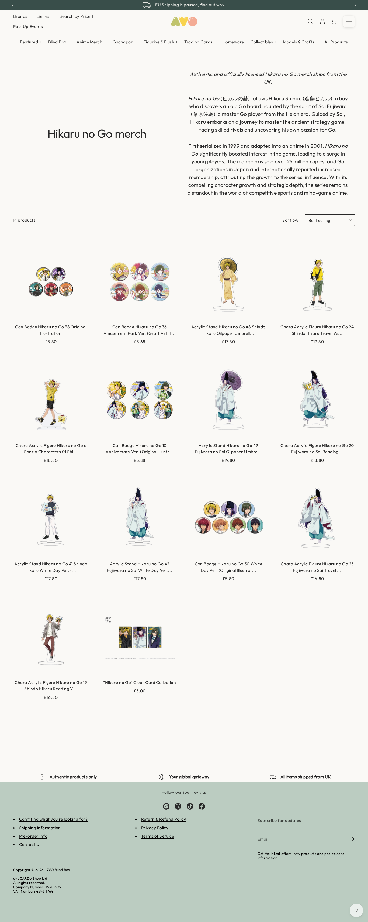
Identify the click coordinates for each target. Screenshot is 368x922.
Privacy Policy (155, 827)
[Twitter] (178, 806)
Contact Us (30, 844)
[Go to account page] (322, 21)
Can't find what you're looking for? (53, 819)
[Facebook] (202, 806)
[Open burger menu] (349, 21)
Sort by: (290, 220)
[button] (311, 21)
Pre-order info (33, 836)
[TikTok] (190, 806)
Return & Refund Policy (163, 819)
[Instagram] (166, 806)
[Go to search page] (311, 21)
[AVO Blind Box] (184, 21)
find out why (212, 4)
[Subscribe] (351, 839)
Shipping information (40, 827)
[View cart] (334, 21)
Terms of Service (157, 836)
